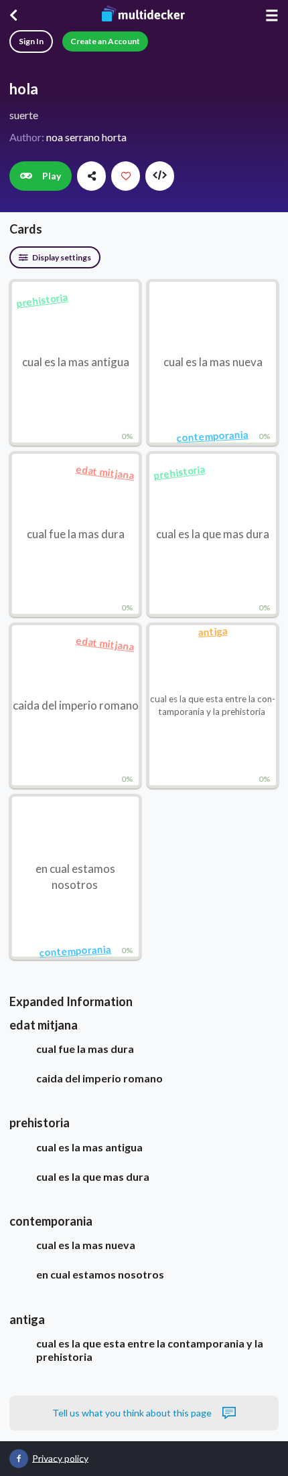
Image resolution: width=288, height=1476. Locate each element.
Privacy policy (60, 1457)
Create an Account (105, 41)
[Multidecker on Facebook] (18, 1458)
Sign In (31, 41)
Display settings (61, 257)
